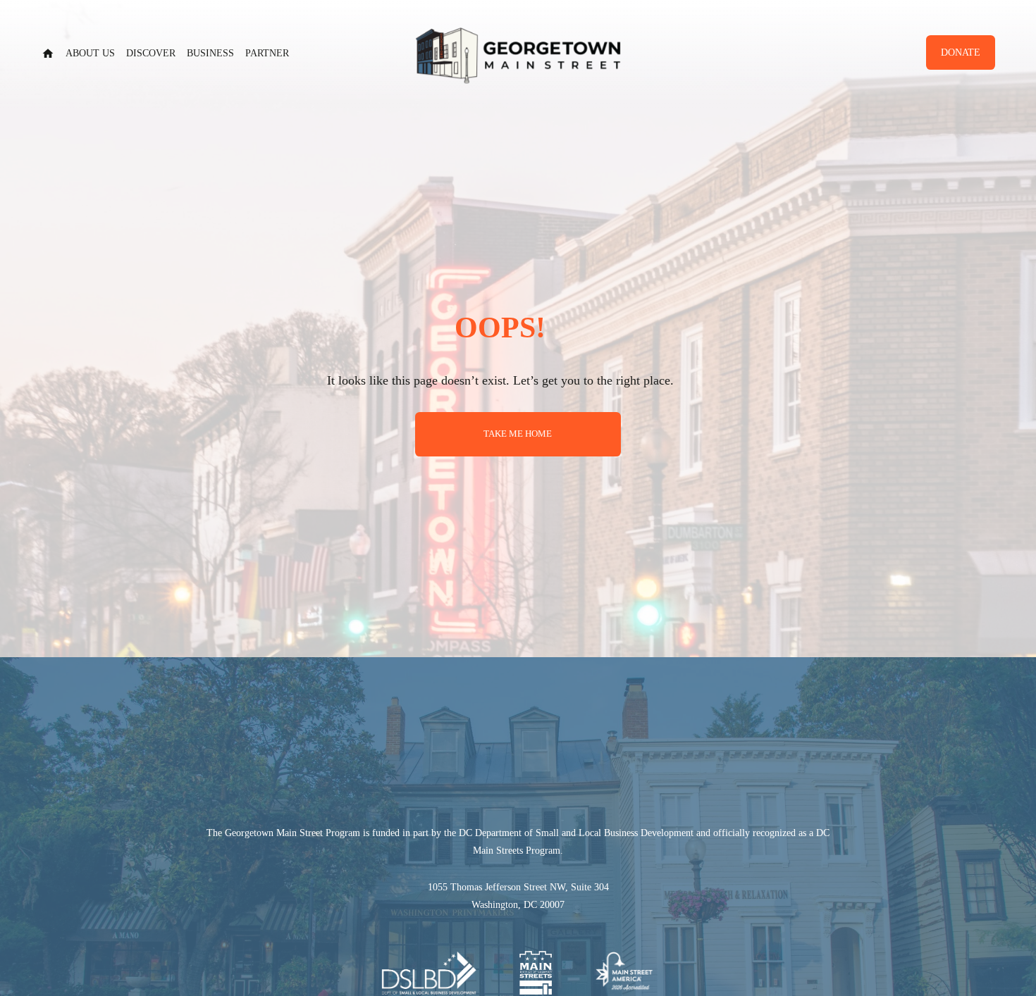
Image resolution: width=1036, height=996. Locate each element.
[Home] (48, 54)
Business (210, 52)
